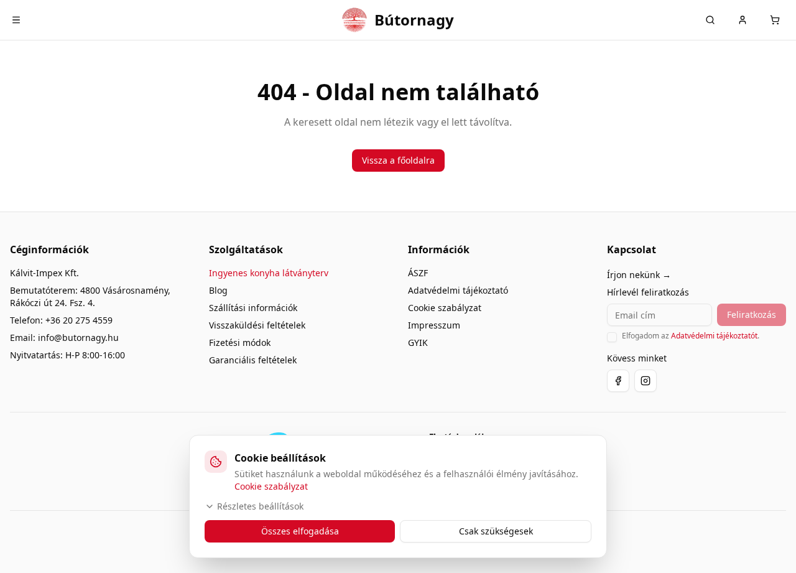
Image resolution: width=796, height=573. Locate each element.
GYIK (418, 342)
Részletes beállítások (260, 506)
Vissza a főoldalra (398, 160)
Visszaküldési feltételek (257, 325)
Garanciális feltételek (253, 360)
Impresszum (434, 325)
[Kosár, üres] (775, 20)
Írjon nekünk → (639, 275)
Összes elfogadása (300, 531)
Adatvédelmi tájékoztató (458, 290)
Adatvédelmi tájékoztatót (714, 335)
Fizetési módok (240, 342)
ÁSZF (418, 273)
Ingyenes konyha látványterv (268, 273)
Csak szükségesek (496, 531)
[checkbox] (612, 337)
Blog (218, 290)
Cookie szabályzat (444, 308)
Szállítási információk (253, 308)
